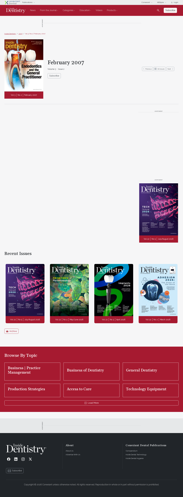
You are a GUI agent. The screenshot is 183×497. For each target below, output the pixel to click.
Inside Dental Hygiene (134, 458)
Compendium (131, 451)
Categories (68, 10)
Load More (93, 403)
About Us (69, 451)
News (33, 10)
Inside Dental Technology (136, 454)
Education (85, 10)
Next (169, 69)
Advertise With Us (73, 454)
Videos (99, 10)
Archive (13, 331)
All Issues (161, 69)
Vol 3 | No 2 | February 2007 (35, 34)
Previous (148, 69)
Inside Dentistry (10, 34)
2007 (21, 34)
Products (111, 10)
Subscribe (54, 75)
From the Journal (48, 10)
